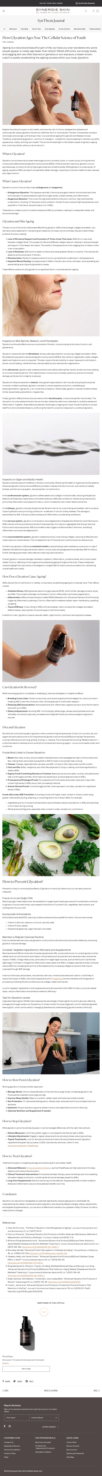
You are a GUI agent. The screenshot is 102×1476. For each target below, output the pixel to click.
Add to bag (26, 1369)
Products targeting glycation (39, 1168)
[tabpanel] (26, 1339)
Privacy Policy (10, 1453)
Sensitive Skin (80, 29)
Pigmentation (95, 29)
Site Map (70, 1457)
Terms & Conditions (12, 1450)
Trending (24, 29)
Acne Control (64, 29)
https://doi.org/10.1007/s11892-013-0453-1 (25, 1263)
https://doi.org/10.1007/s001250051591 (64, 1282)
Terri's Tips (36, 29)
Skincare (13, 29)
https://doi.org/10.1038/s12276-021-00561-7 (40, 1247)
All (4, 29)
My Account (72, 1450)
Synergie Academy (43, 1452)
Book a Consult (73, 1446)
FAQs (6, 1457)
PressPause (57, 979)
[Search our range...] (86, 11)
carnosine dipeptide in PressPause (23, 1146)
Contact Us (8, 1442)
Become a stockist (43, 1442)
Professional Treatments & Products (45, 1447)
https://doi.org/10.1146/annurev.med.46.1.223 (48, 1253)
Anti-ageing (50, 29)
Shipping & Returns (12, 1446)
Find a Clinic (72, 1442)
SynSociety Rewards (86, 3)
